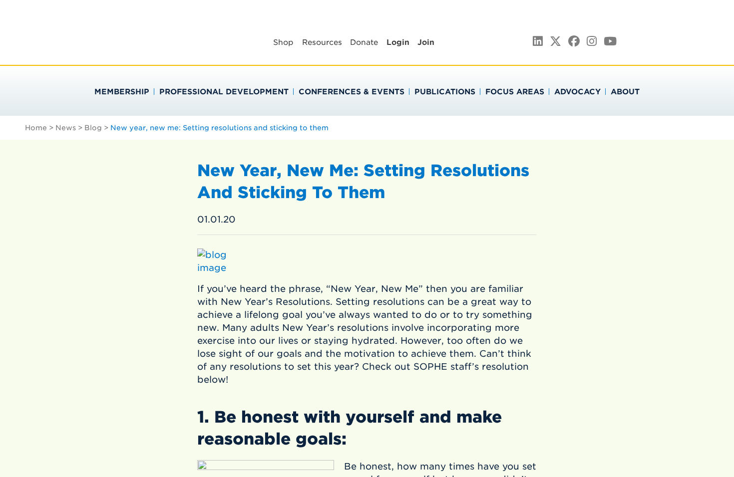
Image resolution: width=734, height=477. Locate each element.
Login (397, 42)
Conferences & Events (351, 91)
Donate (364, 42)
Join (425, 42)
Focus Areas (514, 91)
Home (36, 128)
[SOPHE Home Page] (99, 49)
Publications (444, 91)
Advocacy (577, 91)
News (65, 128)
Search (710, 40)
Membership (121, 91)
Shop (283, 42)
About (625, 91)
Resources (322, 42)
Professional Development (224, 91)
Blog (93, 128)
